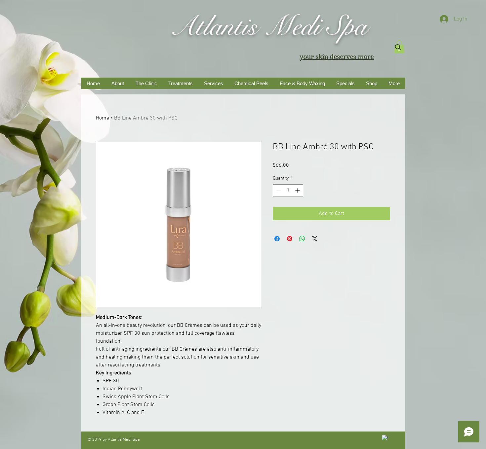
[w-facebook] (385, 438)
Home (102, 118)
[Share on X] (315, 239)
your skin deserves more (337, 57)
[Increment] (298, 190)
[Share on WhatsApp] (302, 239)
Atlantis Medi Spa (268, 26)
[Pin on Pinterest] (290, 239)
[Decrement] (278, 190)
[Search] (398, 47)
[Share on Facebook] (277, 239)
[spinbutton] (288, 190)
